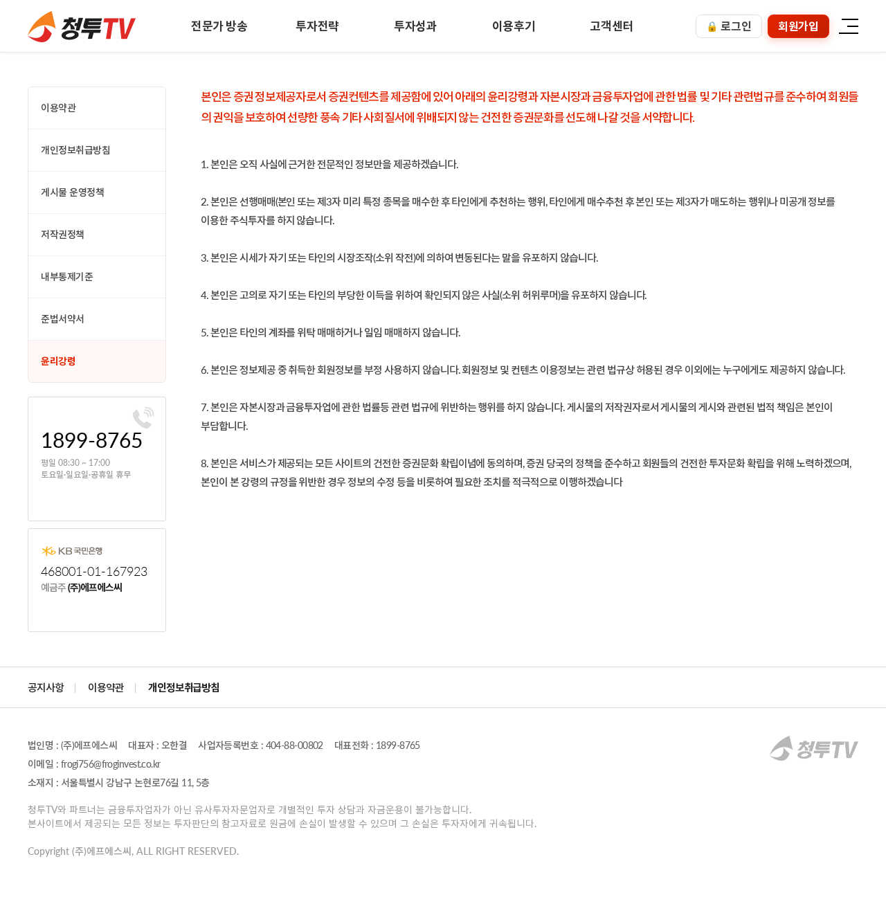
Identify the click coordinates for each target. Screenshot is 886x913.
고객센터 (611, 26)
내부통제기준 (67, 276)
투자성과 (415, 26)
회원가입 (798, 26)
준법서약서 (62, 319)
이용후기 (514, 26)
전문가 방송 (219, 26)
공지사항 (46, 687)
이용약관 (58, 108)
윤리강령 (58, 361)
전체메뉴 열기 (848, 26)
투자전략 (317, 26)
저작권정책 (62, 234)
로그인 (729, 26)
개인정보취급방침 (76, 150)
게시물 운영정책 (73, 192)
